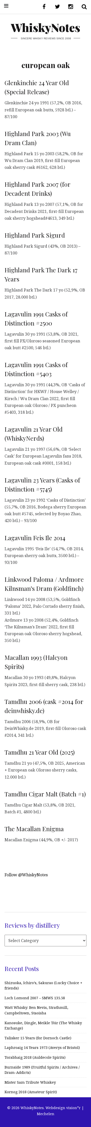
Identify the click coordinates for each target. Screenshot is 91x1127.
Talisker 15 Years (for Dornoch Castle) (38, 1038)
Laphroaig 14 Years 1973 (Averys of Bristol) (42, 1047)
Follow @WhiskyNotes (26, 875)
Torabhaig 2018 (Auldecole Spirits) (35, 1057)
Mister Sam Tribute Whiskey (30, 1082)
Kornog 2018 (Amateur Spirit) (31, 1091)
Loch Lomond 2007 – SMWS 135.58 (35, 997)
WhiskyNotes (45, 27)
